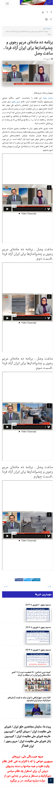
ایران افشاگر (27, 746)
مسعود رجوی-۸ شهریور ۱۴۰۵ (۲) (38, 627)
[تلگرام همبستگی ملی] (46, 19)
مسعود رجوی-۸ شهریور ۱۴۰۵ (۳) (38, 650)
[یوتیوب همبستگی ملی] (43, 12)
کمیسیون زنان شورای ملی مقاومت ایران (28, 739)
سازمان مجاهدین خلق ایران (28, 726)
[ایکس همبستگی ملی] (47, 12)
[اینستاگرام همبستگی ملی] (51, 19)
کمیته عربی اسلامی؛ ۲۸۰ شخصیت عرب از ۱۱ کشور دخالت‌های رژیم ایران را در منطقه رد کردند (31, 673)
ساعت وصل (48, 98)
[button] (19, 579)
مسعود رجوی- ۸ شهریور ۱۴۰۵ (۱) (38, 605)
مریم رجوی (16, 102)
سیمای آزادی (23, 731)
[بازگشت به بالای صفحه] (51, 780)
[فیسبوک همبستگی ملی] (51, 12)
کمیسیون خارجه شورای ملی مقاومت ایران (27, 734)
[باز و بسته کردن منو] (7, 3)
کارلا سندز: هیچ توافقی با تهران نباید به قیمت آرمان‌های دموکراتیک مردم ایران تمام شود (29, 699)
